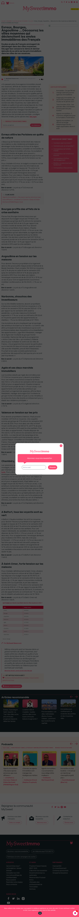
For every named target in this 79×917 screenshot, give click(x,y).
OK (40, 913)
